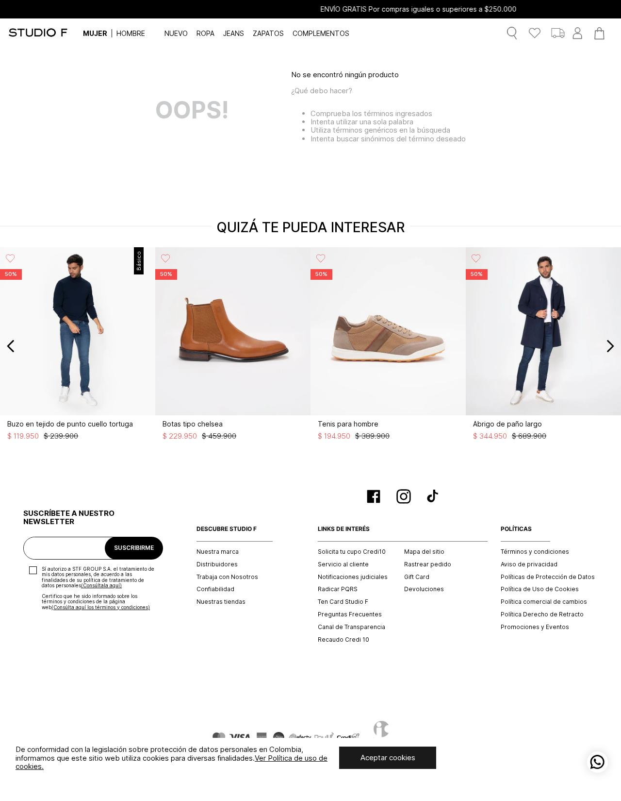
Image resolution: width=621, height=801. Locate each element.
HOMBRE (130, 33)
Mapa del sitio (424, 551)
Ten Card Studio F (343, 601)
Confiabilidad (215, 589)
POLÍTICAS (516, 529)
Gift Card (416, 577)
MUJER (95, 33)
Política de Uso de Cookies (540, 589)
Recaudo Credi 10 (343, 639)
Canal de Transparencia (351, 627)
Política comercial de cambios (544, 601)
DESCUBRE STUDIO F (226, 529)
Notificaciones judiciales (353, 577)
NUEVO (176, 33)
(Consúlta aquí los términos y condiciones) (100, 607)
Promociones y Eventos (535, 627)
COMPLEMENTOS (321, 33)
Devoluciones (424, 589)
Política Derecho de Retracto (542, 614)
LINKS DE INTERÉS (344, 529)
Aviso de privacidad (529, 564)
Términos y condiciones (535, 551)
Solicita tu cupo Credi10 (352, 551)
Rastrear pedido (427, 564)
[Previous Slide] (11, 346)
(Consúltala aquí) (101, 585)
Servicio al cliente (343, 564)
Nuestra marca (217, 551)
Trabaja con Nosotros (227, 577)
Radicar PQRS (338, 589)
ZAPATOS (268, 33)
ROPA (205, 33)
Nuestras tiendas (220, 601)
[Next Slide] (610, 346)
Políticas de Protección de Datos (548, 577)
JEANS (233, 33)
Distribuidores (217, 564)
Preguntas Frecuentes (350, 614)
